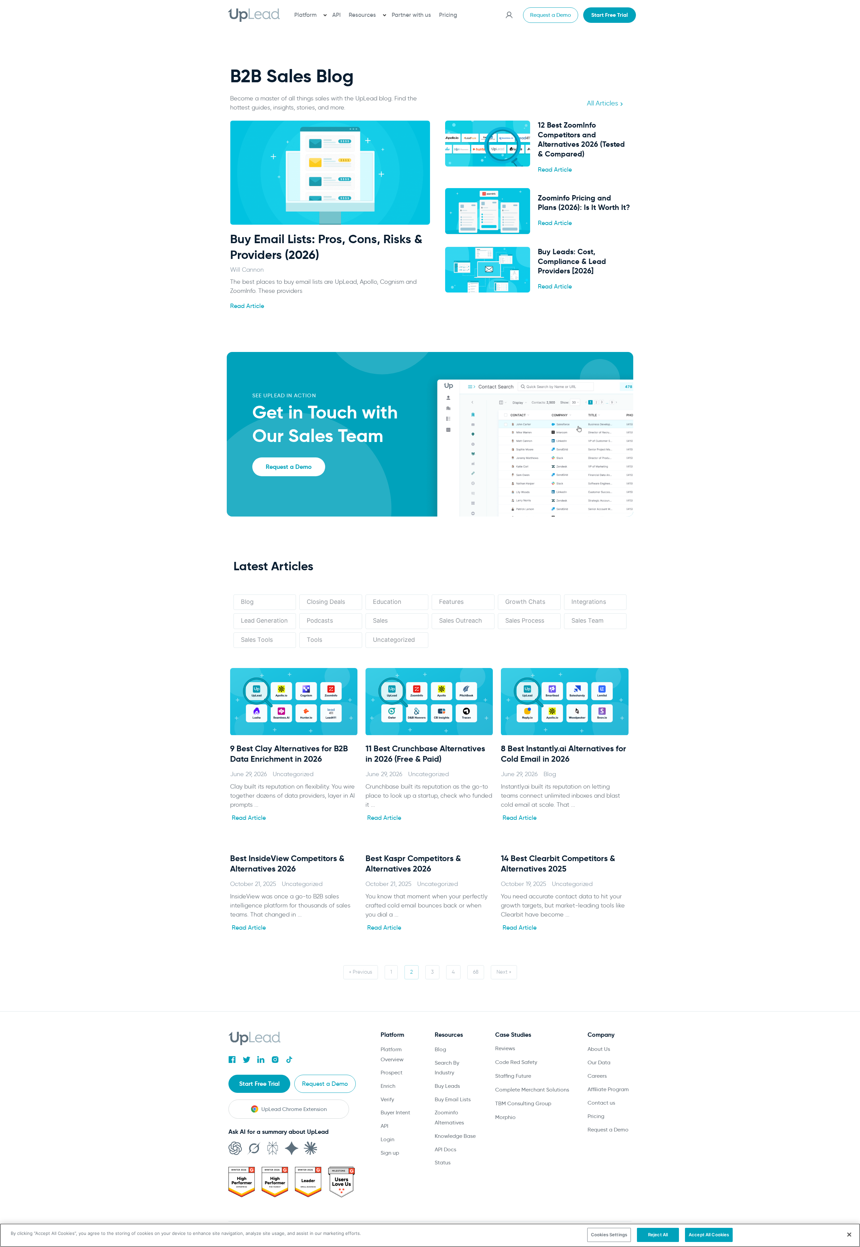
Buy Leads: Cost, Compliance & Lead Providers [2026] (572, 261)
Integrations (588, 601)
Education (387, 601)
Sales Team (587, 620)
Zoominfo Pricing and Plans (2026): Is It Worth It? (584, 202)
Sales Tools (257, 639)
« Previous (360, 972)
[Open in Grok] (254, 1148)
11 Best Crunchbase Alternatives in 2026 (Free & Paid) (425, 754)
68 (475, 972)
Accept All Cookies (709, 1234)
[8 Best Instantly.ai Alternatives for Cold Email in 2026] (564, 701)
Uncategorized (394, 639)
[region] (430, 1235)
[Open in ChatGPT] (235, 1148)
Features (451, 601)
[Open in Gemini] (291, 1148)
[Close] (849, 1234)
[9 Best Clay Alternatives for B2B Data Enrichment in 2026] (293, 701)
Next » (504, 972)
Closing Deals (326, 601)
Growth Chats (525, 601)
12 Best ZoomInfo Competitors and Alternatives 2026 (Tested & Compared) (581, 140)
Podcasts (320, 620)
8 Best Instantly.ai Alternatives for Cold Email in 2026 (563, 754)
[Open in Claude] (310, 1148)
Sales (380, 620)
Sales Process (524, 620)
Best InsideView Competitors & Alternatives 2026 (287, 863)
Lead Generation (264, 620)
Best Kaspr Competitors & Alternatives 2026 (413, 863)
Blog (247, 601)
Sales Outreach (460, 620)
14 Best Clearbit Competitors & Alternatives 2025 (558, 863)
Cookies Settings (609, 1234)
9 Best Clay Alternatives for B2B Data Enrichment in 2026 (289, 754)
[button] (309, 15)
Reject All (658, 1234)
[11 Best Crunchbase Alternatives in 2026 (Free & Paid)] (429, 701)
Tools (314, 639)
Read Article (247, 306)
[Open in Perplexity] (273, 1148)
